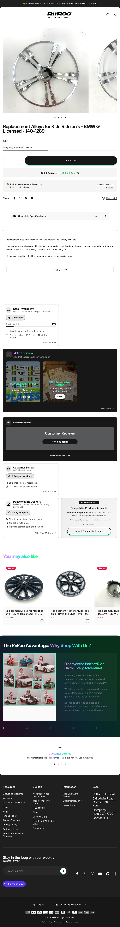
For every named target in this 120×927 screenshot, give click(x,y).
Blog (5, 811)
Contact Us (38, 828)
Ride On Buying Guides (70, 795)
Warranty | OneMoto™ (14, 802)
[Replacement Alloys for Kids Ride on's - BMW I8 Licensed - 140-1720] (24, 585)
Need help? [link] (111, 198)
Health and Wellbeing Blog (43, 822)
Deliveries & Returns (13, 793)
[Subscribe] (63, 871)
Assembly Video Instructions (41, 795)
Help (5, 807)
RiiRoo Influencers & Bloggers (13, 835)
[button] (23, 381)
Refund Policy (10, 816)
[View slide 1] (54, 764)
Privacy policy (59, 922)
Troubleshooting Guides (41, 802)
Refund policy (47, 922)
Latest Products (71, 805)
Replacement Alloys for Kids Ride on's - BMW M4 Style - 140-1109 (70, 612)
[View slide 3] (62, 764)
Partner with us (10, 829)
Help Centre (39, 808)
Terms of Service (11, 820)
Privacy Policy (10, 824)
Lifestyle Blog (40, 816)
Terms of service (72, 922)
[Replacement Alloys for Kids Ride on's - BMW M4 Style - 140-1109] (70, 585)
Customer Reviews (72, 800)
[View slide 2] (58, 764)
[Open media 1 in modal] (83, 33)
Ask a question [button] (60, 441)
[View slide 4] (65, 764)
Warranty (7, 798)
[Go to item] (54, 117)
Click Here (92, 3)
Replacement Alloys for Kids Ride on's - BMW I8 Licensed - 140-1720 (24, 612)
